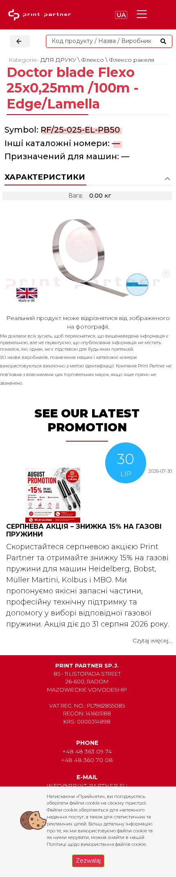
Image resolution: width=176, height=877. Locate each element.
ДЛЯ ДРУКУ (58, 59)
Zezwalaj (88, 860)
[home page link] (41, 15)
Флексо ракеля (131, 59)
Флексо (92, 59)
